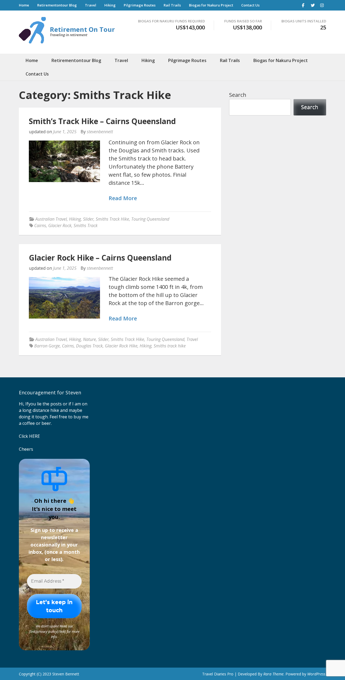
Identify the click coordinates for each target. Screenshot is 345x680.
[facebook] (303, 5)
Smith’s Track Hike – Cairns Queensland (102, 121)
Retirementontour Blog (57, 5)
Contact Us (250, 5)
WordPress (316, 673)
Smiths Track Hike (112, 219)
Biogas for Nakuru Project (211, 5)
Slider (88, 219)
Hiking (110, 5)
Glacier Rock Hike (121, 346)
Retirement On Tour (82, 29)
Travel (90, 5)
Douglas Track (89, 346)
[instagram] (322, 5)
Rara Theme (273, 673)
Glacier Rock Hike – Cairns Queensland (100, 257)
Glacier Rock (59, 225)
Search (237, 94)
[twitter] (313, 5)
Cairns (40, 225)
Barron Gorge (47, 346)
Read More (123, 198)
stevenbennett (100, 132)
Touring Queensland (150, 219)
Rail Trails (172, 5)
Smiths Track (86, 225)
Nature (89, 339)
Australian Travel (51, 219)
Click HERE (29, 436)
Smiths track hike (170, 346)
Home (24, 5)
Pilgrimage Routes (140, 5)
